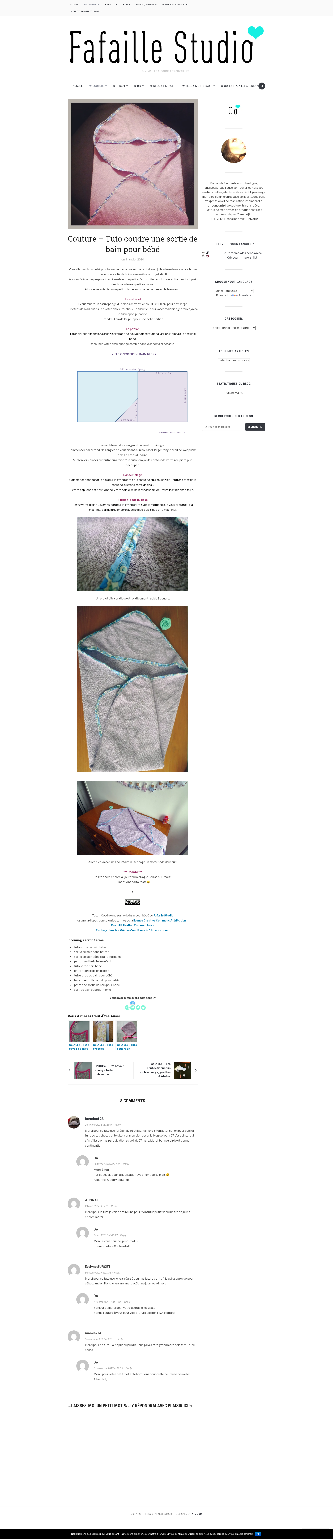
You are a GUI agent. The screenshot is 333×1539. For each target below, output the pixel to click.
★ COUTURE (90, 4)
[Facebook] (138, 1007)
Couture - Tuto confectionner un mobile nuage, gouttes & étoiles (155, 1070)
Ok (258, 1534)
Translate (245, 295)
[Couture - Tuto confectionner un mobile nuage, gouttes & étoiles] (182, 1070)
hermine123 (94, 1119)
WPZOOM (196, 1513)
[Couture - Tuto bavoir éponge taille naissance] (83, 1070)
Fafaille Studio (163, 915)
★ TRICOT (109, 4)
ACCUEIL (74, 4)
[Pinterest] (132, 1007)
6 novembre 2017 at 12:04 (108, 1368)
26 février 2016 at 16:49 (98, 1124)
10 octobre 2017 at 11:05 (108, 1301)
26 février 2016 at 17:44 (107, 1163)
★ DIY (125, 4)
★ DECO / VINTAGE (145, 4)
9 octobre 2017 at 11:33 (98, 1272)
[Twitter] (143, 1007)
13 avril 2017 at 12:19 (96, 1206)
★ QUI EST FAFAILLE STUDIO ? (84, 11)
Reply (117, 1124)
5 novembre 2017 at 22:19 (99, 1339)
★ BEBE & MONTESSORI (173, 4)
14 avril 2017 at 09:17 (106, 1235)
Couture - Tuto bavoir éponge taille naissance (109, 1070)
